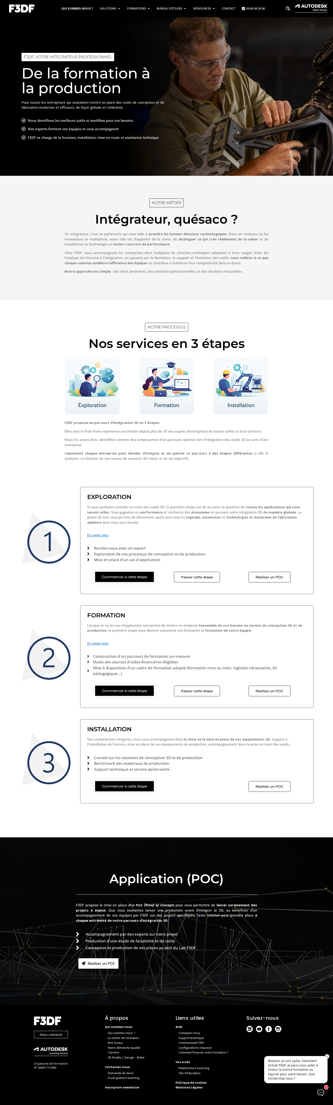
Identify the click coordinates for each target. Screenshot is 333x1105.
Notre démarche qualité (124, 1048)
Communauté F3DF (191, 1043)
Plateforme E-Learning (194, 1068)
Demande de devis (121, 1073)
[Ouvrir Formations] (148, 8)
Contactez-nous (189, 1033)
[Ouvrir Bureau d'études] (184, 8)
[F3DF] (65, 1021)
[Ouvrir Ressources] (213, 8)
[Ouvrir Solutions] (118, 8)
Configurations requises (195, 1048)
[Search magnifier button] (288, 8)
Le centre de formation (123, 1038)
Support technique (191, 1038)
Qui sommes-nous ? (121, 1033)
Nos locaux (115, 1043)
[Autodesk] (65, 1052)
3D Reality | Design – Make (126, 1057)
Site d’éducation (189, 1073)
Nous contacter (51, 1034)
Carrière (113, 1052)
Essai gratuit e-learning (123, 1078)
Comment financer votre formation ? (203, 1052)
